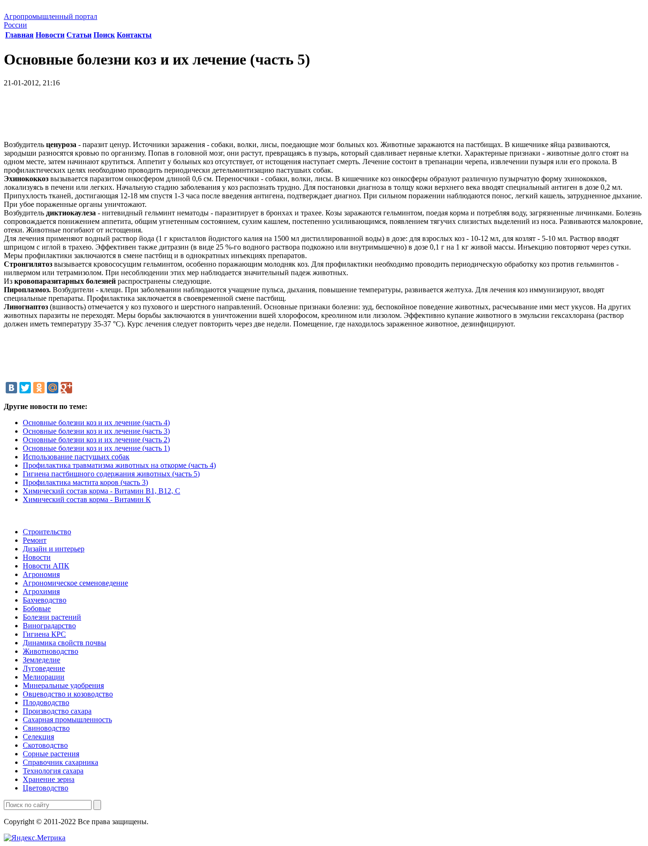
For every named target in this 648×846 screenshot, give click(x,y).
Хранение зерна (48, 779)
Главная (19, 35)
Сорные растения (51, 754)
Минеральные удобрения (63, 685)
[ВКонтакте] (11, 387)
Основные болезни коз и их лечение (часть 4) (96, 422)
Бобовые (37, 608)
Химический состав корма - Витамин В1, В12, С (101, 491)
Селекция (38, 737)
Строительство (47, 532)
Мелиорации (44, 677)
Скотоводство (45, 745)
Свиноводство (46, 728)
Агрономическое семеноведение (75, 583)
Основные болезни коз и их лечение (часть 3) (96, 431)
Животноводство (50, 651)
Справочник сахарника (60, 762)
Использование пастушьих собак (76, 457)
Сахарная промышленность (67, 720)
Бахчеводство (44, 600)
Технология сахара (53, 771)
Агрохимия (41, 591)
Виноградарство (49, 626)
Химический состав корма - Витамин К (87, 499)
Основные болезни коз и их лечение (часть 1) (96, 448)
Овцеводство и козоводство (68, 694)
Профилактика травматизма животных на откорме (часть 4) (119, 465)
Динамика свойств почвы (64, 643)
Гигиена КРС (44, 634)
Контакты (134, 35)
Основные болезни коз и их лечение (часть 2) (96, 440)
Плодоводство (46, 702)
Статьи (79, 35)
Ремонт (34, 540)
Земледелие (41, 660)
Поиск (104, 35)
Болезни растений (52, 617)
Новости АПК (46, 566)
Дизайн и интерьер (53, 549)
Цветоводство (45, 788)
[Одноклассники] (39, 387)
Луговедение (44, 668)
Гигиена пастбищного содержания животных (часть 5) (111, 474)
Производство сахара (57, 711)
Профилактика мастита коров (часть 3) (85, 482)
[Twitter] (25, 387)
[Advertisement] (324, 117)
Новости (50, 35)
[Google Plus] (66, 387)
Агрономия (41, 574)
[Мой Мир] (52, 387)
